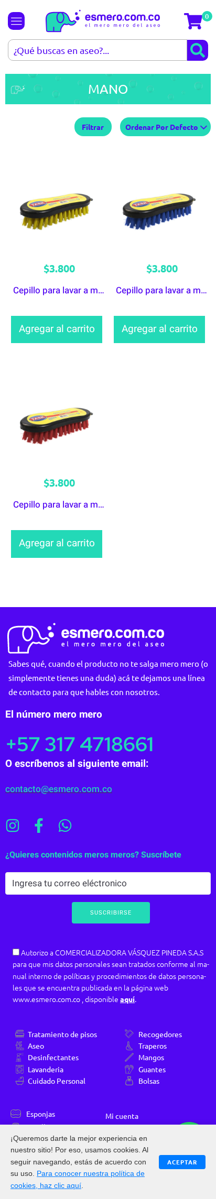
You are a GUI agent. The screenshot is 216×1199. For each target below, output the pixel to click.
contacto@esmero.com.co (58, 789)
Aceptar (182, 1162)
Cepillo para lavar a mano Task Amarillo (91, 290)
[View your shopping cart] (194, 21)
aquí (127, 999)
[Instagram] (12, 825)
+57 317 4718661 (79, 744)
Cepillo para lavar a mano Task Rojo (83, 504)
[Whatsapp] (65, 825)
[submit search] (197, 50)
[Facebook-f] (38, 825)
